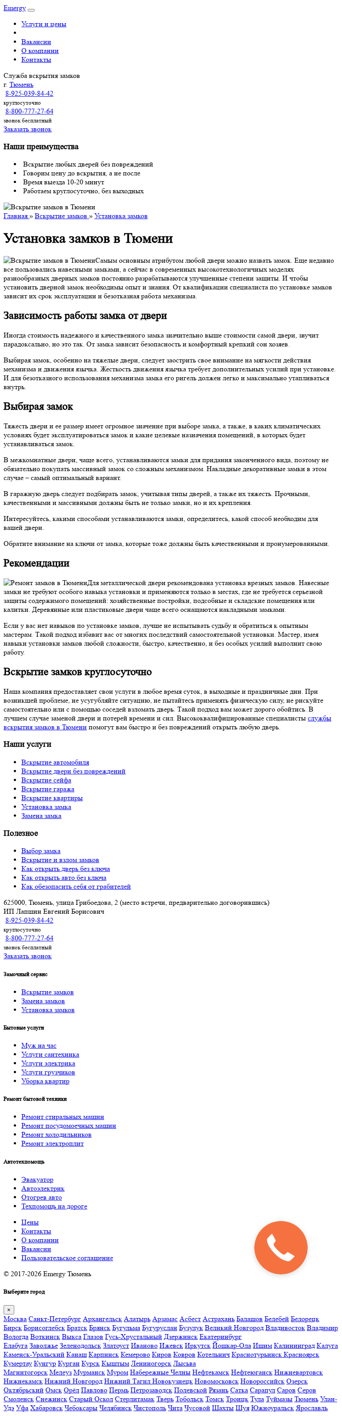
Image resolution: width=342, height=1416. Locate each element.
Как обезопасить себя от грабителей (76, 886)
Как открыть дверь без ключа (65, 868)
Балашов (249, 1318)
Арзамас (165, 1318)
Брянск (99, 1327)
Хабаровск (46, 1408)
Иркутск (198, 1345)
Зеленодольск (80, 1345)
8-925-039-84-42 (29, 93)
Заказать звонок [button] (28, 129)
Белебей (277, 1318)
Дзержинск (181, 1336)
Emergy (15, 8)
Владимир (322, 1327)
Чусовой (197, 1408)
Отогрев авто (41, 1197)
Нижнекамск (23, 1381)
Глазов (93, 1336)
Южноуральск (272, 1408)
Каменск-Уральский (34, 1354)
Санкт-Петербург (54, 1318)
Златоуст (116, 1345)
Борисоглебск (44, 1327)
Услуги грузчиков (48, 1072)
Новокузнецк (172, 1381)
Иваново (144, 1345)
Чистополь (150, 1408)
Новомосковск (217, 1381)
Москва (15, 1318)
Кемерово (135, 1354)
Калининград (294, 1345)
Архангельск (102, 1318)
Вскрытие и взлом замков (60, 859)
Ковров (184, 1354)
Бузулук (191, 1327)
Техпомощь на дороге (54, 1206)
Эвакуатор (37, 1179)
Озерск (297, 1381)
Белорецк (305, 1318)
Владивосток (285, 1327)
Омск (53, 1390)
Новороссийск (262, 1381)
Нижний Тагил (128, 1381)
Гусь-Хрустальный (133, 1336)
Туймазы (279, 1399)
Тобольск (189, 1399)
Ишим (262, 1345)
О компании (40, 50)
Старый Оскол (91, 1399)
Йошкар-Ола (231, 1345)
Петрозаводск (151, 1390)
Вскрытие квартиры (52, 797)
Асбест (190, 1318)
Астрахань (219, 1318)
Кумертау (18, 1363)
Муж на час (39, 1045)
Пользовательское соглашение (67, 1257)
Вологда (16, 1336)
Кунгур (45, 1363)
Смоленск (19, 1399)
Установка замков (48, 1009)
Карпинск (104, 1354)
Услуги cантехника (50, 1054)
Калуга (327, 1345)
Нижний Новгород (73, 1381)
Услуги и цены (43, 24)
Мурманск (89, 1372)
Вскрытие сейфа (46, 780)
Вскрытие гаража (47, 789)
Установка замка (46, 806)
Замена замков (43, 1001)
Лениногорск (151, 1363)
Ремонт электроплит (52, 1143)
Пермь (119, 1390)
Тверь (165, 1399)
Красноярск (301, 1354)
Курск (90, 1363)
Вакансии (36, 41)
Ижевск (171, 1345)
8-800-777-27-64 (29, 111)
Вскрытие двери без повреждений (73, 771)
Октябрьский (24, 1390)
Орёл (71, 1390)
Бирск (13, 1327)
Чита (175, 1408)
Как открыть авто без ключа (63, 877)
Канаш (76, 1354)
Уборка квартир (45, 1081)
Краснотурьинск (258, 1354)
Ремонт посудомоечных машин (68, 1125)
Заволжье (43, 1345)
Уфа (22, 1408)
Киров (161, 1354)
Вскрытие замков (47, 992)
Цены (30, 1222)
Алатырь (137, 1318)
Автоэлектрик (43, 1188)
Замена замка (41, 815)
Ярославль (312, 1408)
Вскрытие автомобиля (55, 762)
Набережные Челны (160, 1372)
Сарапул (262, 1390)
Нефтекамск (210, 1372)
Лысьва (184, 1363)
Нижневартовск (298, 1372)
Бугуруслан (159, 1327)
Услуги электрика (48, 1063)
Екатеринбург (221, 1336)
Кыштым (115, 1363)
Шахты (223, 1408)
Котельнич (213, 1354)
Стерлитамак (135, 1399)
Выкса (71, 1336)
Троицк (237, 1399)
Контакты (36, 59)
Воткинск (45, 1336)
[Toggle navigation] (31, 10)
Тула (257, 1399)
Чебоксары (81, 1408)
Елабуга (16, 1345)
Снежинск (51, 1399)
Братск (77, 1327)
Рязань (218, 1390)
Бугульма (126, 1327)
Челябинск (115, 1408)
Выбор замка (41, 850)
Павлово (94, 1390)
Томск (214, 1399)
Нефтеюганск (252, 1372)
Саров (286, 1390)
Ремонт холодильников (56, 1134)
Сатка (239, 1390)
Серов (306, 1390)
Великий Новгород (234, 1327)
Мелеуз (60, 1372)
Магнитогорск (26, 1372)
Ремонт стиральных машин (62, 1116)
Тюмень (21, 84)
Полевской (190, 1390)
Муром (117, 1372)
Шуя (242, 1408)
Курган (69, 1363)
